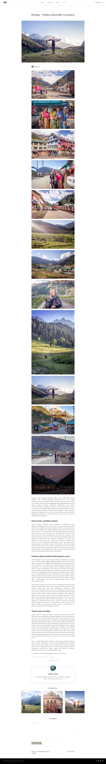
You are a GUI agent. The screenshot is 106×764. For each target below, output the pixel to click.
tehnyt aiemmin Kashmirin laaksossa (51, 561)
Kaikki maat (50, 2)
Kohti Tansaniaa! (71, 751)
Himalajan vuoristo (40, 657)
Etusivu (42, 2)
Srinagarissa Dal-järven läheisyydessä (59, 503)
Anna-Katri (37, 66)
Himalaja (53, 12)
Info (64, 2)
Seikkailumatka (51, 657)
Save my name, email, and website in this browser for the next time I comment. (46, 739)
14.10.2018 (53, 17)
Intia (46, 657)
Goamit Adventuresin (48, 653)
